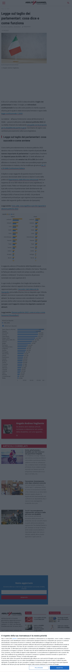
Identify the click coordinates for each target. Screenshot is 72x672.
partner (15, 638)
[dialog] (36, 652)
